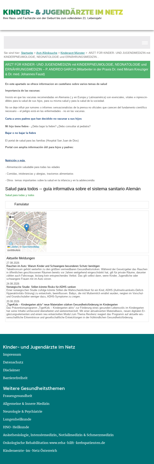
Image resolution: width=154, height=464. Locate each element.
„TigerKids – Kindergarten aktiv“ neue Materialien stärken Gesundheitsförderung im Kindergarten (62, 304)
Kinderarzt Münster (73, 52)
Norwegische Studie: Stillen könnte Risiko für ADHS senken (41, 286)
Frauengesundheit (17, 396)
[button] (26, 228)
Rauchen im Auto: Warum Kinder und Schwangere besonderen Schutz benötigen (53, 266)
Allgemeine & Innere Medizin (26, 404)
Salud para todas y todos (19, 195)
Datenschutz (13, 362)
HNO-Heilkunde (16, 427)
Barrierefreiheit (15, 378)
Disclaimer (11, 370)
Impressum (12, 354)
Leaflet (14, 246)
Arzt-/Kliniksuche (46, 52)
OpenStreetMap (30, 246)
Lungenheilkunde (17, 419)
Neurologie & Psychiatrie (22, 411)
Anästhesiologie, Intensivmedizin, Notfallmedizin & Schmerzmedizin (58, 435)
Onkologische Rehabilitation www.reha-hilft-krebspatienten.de (54, 443)
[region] (77, 205)
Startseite (27, 52)
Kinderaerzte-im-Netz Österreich (30, 451)
